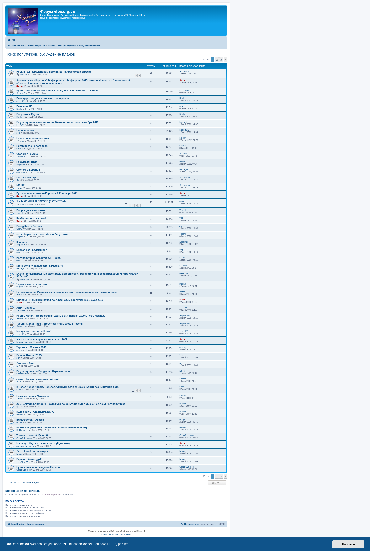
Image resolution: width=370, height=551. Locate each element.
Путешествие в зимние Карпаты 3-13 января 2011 (46, 193)
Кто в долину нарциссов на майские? (39, 265)
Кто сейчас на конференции (22, 491)
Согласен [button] (348, 544)
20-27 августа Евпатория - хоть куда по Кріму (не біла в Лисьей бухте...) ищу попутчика (70, 403)
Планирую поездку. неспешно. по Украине (42, 98)
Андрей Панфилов (25, 446)
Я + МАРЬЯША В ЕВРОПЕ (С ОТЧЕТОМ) (41, 201)
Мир (181, 249)
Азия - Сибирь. (25, 307)
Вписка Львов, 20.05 (29, 355)
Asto (181, 226)
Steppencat (21, 318)
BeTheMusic (22, 430)
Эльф (19, 381)
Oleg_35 (24, 462)
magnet (19, 287)
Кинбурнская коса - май (31, 218)
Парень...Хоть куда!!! (29, 459)
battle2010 (25, 279)
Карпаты (21, 242)
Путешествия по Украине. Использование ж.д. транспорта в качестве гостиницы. (66, 292)
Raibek (182, 396)
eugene (23, 75)
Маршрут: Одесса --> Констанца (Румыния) (43, 443)
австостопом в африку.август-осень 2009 (41, 339)
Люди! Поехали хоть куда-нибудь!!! (38, 379)
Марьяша (184, 130)
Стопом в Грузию (27, 153)
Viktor (182, 218)
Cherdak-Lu (22, 374)
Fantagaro (184, 169)
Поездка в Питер (26, 161)
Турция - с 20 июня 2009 (31, 347)
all (17, 366)
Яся (18, 358)
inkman (19, 148)
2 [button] (217, 59)
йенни (19, 252)
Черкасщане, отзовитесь (31, 284)
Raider (182, 98)
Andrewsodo (185, 71)
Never (182, 257)
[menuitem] (11, 40)
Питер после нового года (31, 146)
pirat (181, 106)
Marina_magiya (23, 342)
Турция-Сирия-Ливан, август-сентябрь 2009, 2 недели (49, 323)
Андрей (183, 153)
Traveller (20, 213)
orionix (19, 260)
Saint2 (19, 229)
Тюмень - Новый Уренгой (32, 435)
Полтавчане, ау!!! (26, 177)
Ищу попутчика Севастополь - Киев (38, 257)
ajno (18, 406)
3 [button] (221, 59)
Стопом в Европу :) (28, 169)
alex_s (19, 350)
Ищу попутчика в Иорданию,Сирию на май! (43, 371)
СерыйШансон (23, 438)
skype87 (20, 101)
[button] (225, 59)
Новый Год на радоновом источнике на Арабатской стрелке (53, 71)
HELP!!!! (21, 185)
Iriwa (18, 188)
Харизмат (21, 310)
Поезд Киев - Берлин (29, 226)
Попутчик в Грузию (28, 114)
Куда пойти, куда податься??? (35, 411)
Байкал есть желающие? (31, 249)
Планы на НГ (24, 106)
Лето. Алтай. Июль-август (32, 451)
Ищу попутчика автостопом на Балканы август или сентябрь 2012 (57, 122)
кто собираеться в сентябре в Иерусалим (42, 234)
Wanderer (21, 156)
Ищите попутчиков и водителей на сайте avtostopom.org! (51, 427)
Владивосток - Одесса (30, 419)
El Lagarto (184, 90)
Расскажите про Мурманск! (33, 396)
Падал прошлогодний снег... (33, 138)
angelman (20, 164)
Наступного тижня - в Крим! (33, 331)
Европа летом (25, 130)
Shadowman (185, 177)
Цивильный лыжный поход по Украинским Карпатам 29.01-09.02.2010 (59, 299)
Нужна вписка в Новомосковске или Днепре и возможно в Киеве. (57, 90)
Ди (17, 180)
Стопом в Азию (25, 363)
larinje (19, 422)
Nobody (183, 265)
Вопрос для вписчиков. (31, 210)
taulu (18, 389)
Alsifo (181, 201)
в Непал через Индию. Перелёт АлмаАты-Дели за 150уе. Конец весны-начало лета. (67, 386)
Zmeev (19, 398)
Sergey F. (20, 93)
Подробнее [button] (120, 544)
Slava (19, 86)
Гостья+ (20, 125)
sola (18, 133)
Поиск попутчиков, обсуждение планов (40, 54)
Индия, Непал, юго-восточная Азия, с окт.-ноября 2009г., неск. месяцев (60, 315)
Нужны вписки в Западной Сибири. (38, 467)
